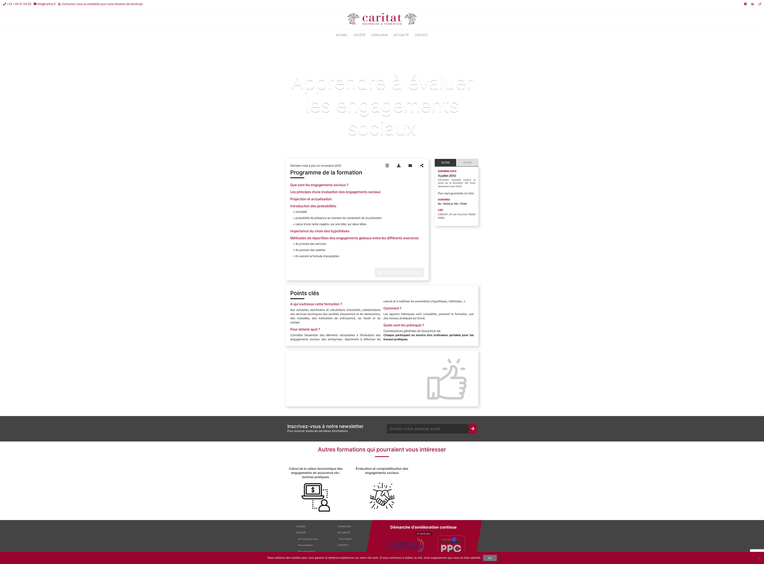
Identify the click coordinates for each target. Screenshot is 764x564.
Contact (421, 35)
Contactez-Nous (401, 272)
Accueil (342, 35)
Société (359, 35)
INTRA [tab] (467, 162)
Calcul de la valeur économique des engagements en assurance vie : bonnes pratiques (316, 473)
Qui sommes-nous (308, 539)
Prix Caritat (345, 539)
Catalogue (379, 35)
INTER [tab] (445, 162)
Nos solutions (305, 545)
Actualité (401, 35)
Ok (490, 558)
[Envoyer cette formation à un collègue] (410, 166)
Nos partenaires (306, 551)
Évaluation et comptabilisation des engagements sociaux (382, 471)
